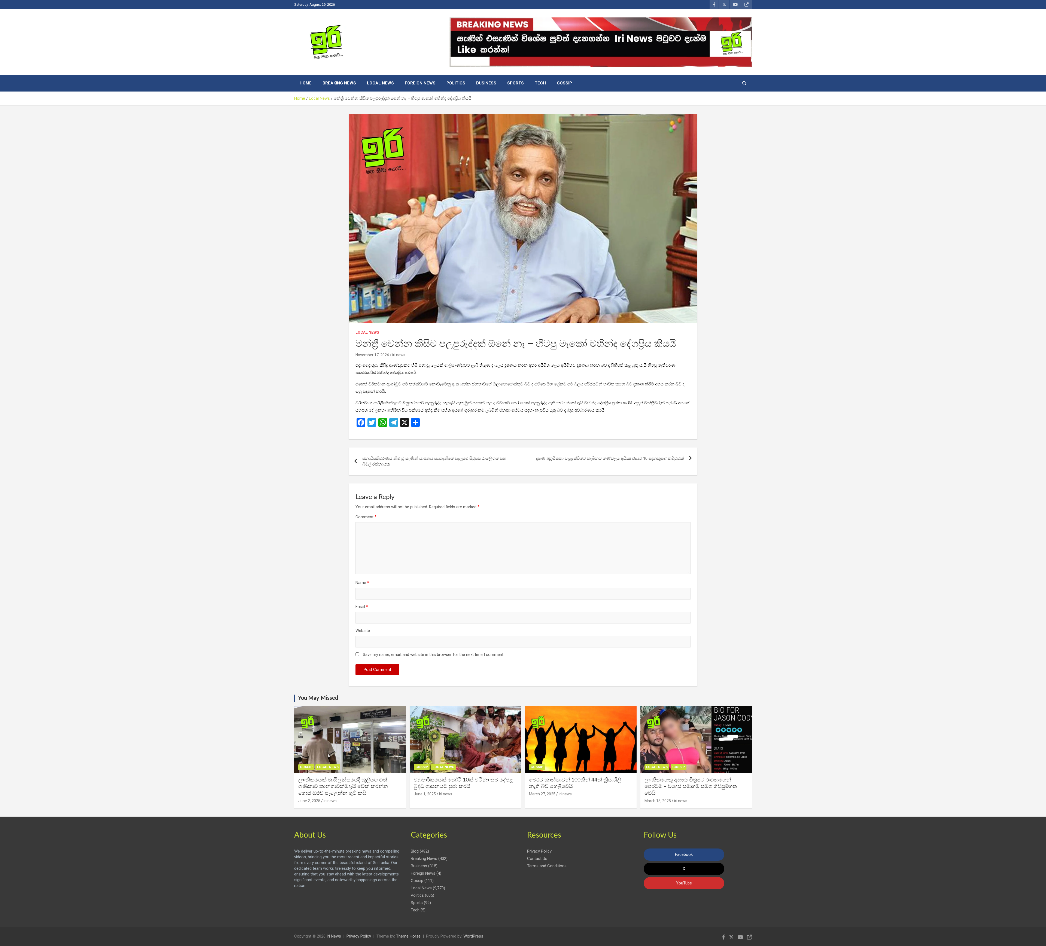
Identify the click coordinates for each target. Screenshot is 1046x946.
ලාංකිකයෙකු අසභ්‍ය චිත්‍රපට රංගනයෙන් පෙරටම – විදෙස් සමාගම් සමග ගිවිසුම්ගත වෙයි (690, 786)
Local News (380, 83)
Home (306, 83)
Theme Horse (408, 936)
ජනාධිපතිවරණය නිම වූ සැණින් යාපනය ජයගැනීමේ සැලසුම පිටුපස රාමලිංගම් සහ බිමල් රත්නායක (434, 461)
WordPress (473, 936)
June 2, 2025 (309, 801)
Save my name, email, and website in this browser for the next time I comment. (433, 654)
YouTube (684, 883)
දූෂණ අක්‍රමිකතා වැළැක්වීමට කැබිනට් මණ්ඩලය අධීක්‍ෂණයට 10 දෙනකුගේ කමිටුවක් (610, 458)
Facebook (684, 854)
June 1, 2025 (425, 794)
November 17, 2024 (372, 355)
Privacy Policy (539, 851)
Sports (515, 83)
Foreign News (420, 83)
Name (362, 582)
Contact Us (537, 858)
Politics (455, 83)
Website (362, 630)
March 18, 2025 (657, 801)
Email (361, 606)
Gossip (564, 83)
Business (486, 83)
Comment (365, 517)
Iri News (334, 936)
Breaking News (339, 83)
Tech (540, 83)
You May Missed (318, 698)
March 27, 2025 (542, 794)
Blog (415, 851)
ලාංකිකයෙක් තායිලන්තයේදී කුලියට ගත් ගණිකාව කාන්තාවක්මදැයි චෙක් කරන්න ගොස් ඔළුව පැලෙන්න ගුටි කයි (343, 786)
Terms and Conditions (547, 865)
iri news (398, 355)
